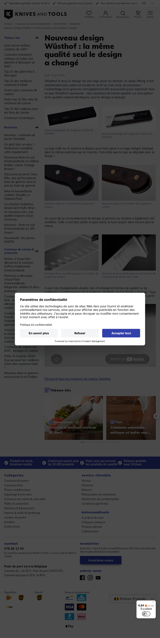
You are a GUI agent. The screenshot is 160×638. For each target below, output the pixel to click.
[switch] (146, 613)
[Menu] (153, 602)
